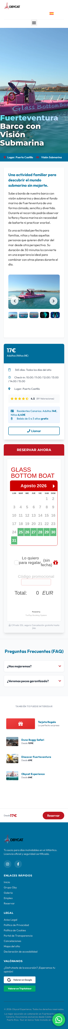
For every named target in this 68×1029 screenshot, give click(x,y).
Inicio (7, 882)
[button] (34, 23)
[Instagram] (7, 864)
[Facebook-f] (18, 864)
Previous (15, 301)
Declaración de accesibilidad (20, 951)
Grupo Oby (10, 887)
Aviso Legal (10, 919)
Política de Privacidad (16, 925)
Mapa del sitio (12, 946)
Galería (8, 892)
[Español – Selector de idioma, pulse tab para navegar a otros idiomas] (55, 13)
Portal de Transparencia (18, 935)
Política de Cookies (15, 930)
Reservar (9, 903)
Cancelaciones (12, 941)
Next (53, 301)
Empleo (8, 898)
